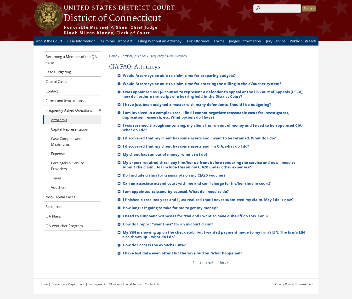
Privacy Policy (284, 284)
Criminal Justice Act (116, 41)
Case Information (81, 41)
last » (224, 261)
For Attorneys (198, 41)
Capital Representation (69, 129)
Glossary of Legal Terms (125, 284)
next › (211, 261)
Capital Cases (56, 81)
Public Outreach (303, 41)
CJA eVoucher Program (64, 225)
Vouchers (58, 187)
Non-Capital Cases (60, 197)
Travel (56, 178)
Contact (51, 91)
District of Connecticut (112, 18)
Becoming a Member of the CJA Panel (71, 59)
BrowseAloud (303, 284)
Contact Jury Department (68, 284)
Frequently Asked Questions (168, 56)
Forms (219, 41)
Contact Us (152, 284)
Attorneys (59, 119)
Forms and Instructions (64, 100)
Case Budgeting (58, 71)
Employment (96, 284)
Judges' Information (245, 41)
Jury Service (275, 41)
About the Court (49, 41)
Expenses (58, 153)
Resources (53, 206)
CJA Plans (53, 216)
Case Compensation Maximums (67, 141)
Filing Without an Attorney (160, 41)
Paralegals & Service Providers (67, 166)
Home (113, 56)
